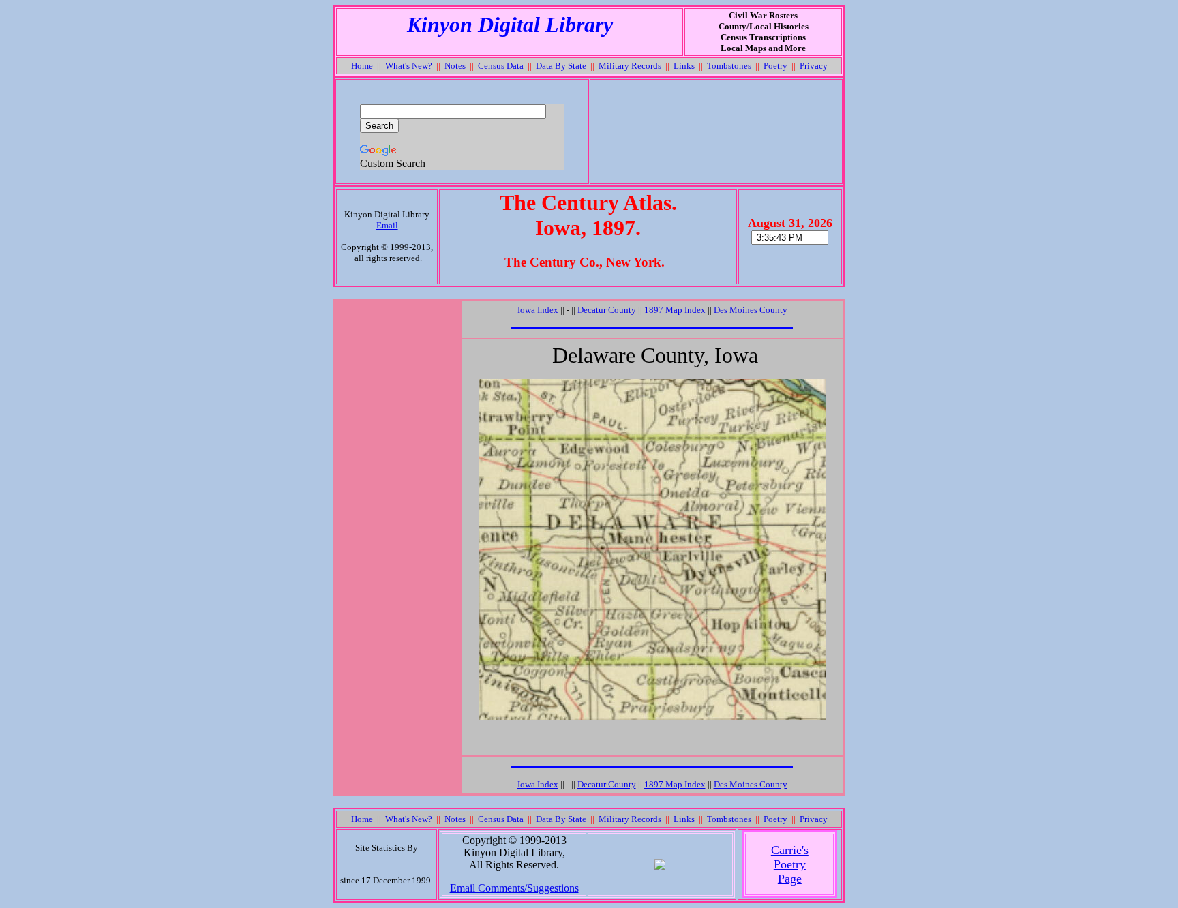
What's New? (408, 66)
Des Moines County (750, 310)
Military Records (630, 66)
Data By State (561, 66)
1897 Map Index (676, 310)
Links (684, 66)
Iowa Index (537, 310)
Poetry (775, 66)
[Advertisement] (716, 131)
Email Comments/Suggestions (514, 888)
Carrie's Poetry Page (790, 864)
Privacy (814, 66)
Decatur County (606, 310)
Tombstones (729, 66)
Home (362, 66)
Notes (455, 66)
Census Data (501, 66)
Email (387, 225)
